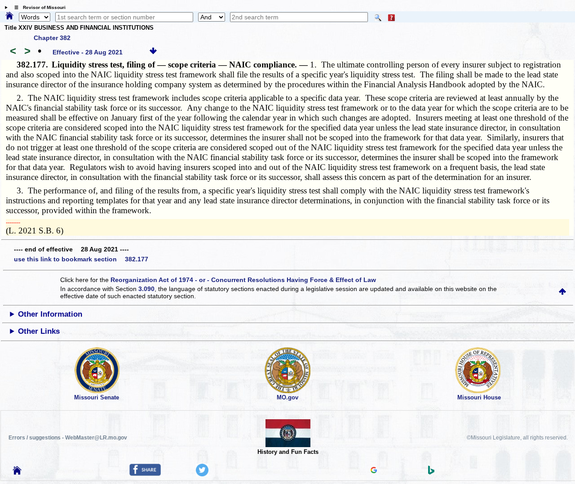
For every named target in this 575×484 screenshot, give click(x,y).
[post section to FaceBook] (145, 473)
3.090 (146, 288)
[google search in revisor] (374, 471)
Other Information (50, 314)
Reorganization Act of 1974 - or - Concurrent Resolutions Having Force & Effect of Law (243, 279)
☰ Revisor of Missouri (38, 7)
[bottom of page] (153, 52)
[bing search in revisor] (431, 472)
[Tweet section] (202, 474)
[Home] (9, 16)
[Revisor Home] (17, 472)
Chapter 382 (52, 37)
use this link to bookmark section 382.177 (81, 259)
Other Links (39, 331)
